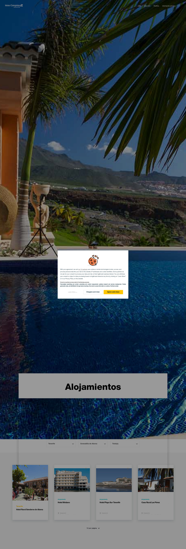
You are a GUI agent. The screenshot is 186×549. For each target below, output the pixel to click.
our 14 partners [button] (82, 269)
